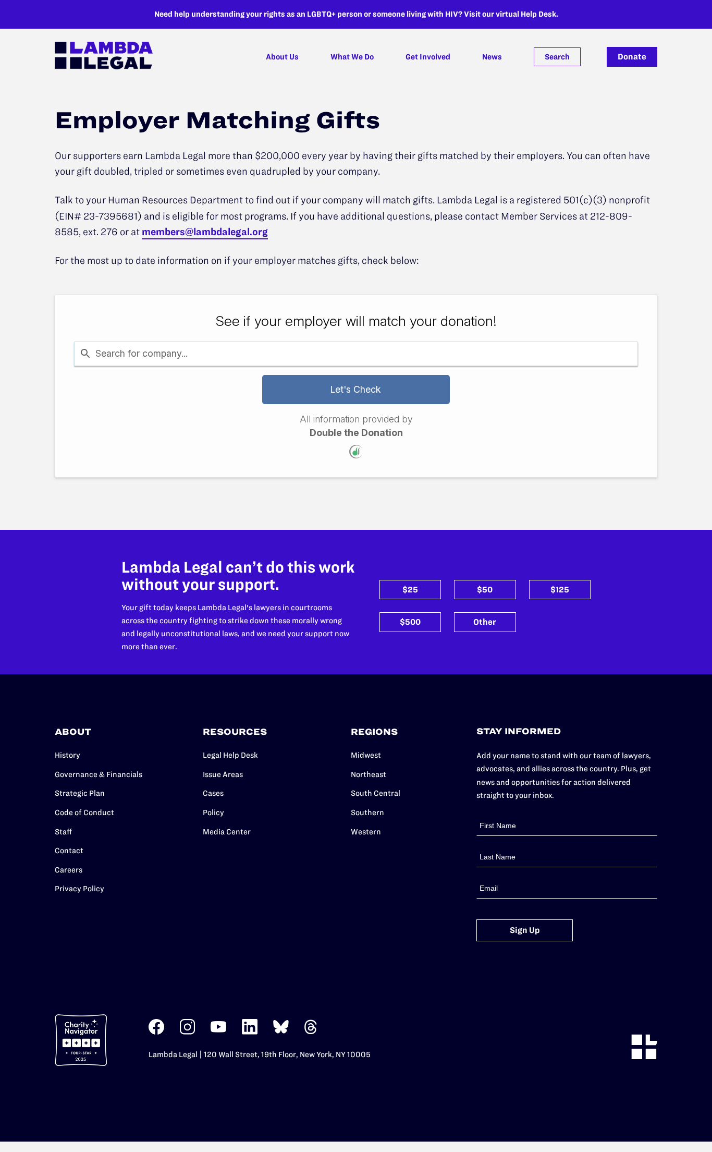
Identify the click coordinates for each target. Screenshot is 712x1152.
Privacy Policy (79, 888)
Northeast (368, 774)
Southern (367, 812)
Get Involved (428, 57)
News (492, 57)
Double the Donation (356, 432)
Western (366, 832)
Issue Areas (223, 774)
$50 (485, 589)
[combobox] (356, 353)
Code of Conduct (84, 812)
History (67, 755)
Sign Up (525, 930)
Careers (68, 870)
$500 (410, 621)
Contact (69, 850)
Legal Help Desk (230, 755)
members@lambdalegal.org (205, 231)
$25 (410, 589)
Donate (632, 56)
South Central (375, 793)
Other (484, 621)
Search (557, 57)
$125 (559, 589)
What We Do (352, 57)
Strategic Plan (80, 793)
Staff (63, 832)
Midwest (366, 755)
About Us (282, 57)
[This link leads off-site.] (156, 1032)
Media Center (227, 832)
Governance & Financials (98, 774)
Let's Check (355, 389)
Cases (213, 793)
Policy (213, 812)
